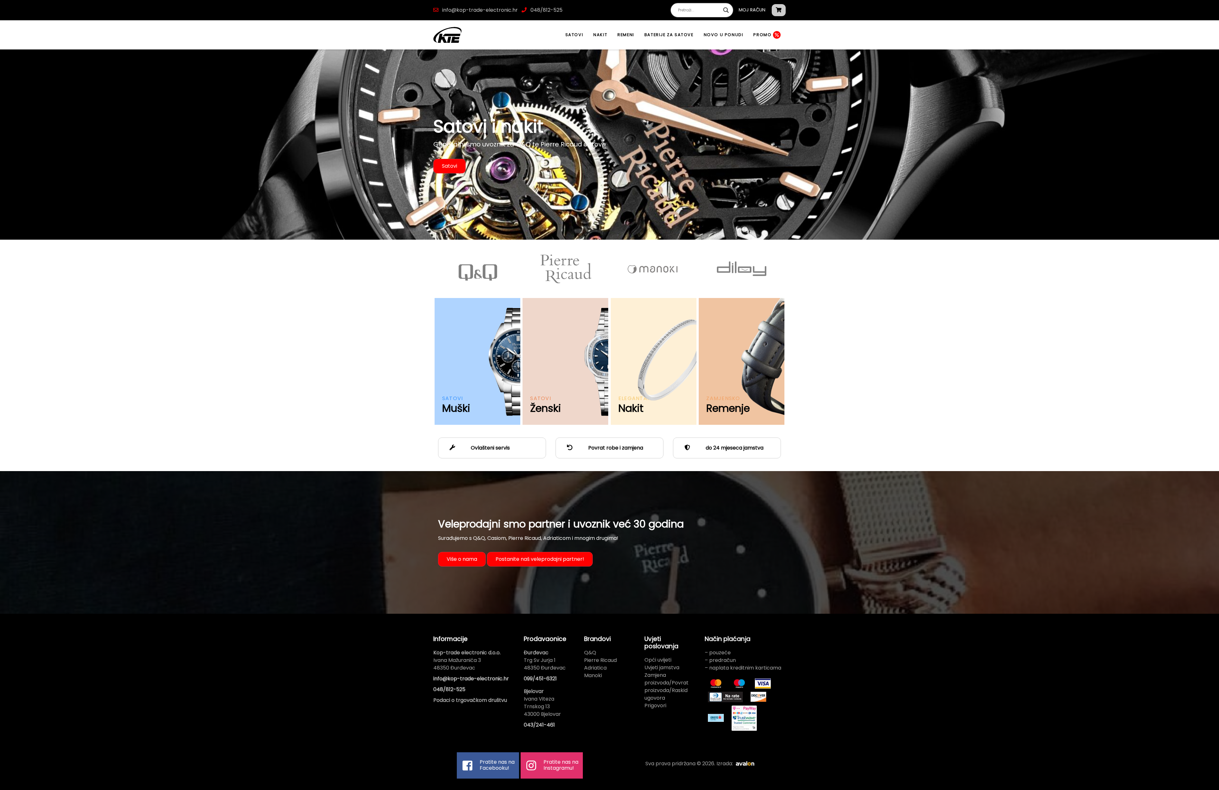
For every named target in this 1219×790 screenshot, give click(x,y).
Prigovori (655, 705)
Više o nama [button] (462, 559)
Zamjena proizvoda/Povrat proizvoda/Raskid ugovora (666, 686)
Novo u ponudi (723, 34)
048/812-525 (546, 10)
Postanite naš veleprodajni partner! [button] (540, 559)
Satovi (574, 34)
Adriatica (595, 667)
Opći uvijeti (657, 660)
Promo (763, 34)
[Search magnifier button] (726, 10)
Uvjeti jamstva (661, 667)
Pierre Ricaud (600, 660)
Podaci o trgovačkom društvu (470, 700)
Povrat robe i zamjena (615, 447)
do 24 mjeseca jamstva (733, 447)
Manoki (593, 675)
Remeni (625, 34)
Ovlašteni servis (490, 447)
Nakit (600, 34)
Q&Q (590, 652)
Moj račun (752, 10)
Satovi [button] (449, 166)
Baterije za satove (669, 34)
